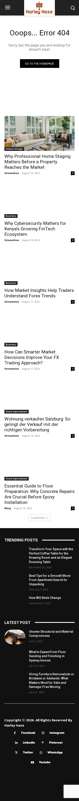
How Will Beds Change (45, 597)
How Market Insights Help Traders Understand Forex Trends (39, 293)
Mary (7, 508)
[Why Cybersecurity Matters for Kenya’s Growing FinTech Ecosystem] (39, 200)
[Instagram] (43, 733)
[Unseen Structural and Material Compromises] (14, 637)
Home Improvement (16, 411)
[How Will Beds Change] (14, 603)
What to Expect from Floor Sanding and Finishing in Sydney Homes (47, 656)
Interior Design (14, 148)
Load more (38, 518)
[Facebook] (15, 733)
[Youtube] (32, 762)
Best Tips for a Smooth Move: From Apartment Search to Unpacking (50, 580)
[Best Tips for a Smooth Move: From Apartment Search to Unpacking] (14, 581)
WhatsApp (55, 752)
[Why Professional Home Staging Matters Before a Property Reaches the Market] (39, 133)
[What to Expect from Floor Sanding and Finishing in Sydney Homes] (14, 657)
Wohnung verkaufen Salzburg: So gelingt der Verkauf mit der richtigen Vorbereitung (37, 424)
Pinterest (56, 742)
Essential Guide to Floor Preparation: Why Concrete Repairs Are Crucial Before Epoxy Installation (39, 494)
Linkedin (29, 742)
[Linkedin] (16, 743)
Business (11, 215)
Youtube (44, 762)
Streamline (11, 173)
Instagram (57, 732)
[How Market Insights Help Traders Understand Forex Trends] (39, 267)
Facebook (28, 732)
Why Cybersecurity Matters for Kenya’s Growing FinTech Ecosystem (35, 229)
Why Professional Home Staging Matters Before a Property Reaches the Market (37, 162)
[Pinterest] (43, 743)
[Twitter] (16, 752)
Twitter (28, 752)
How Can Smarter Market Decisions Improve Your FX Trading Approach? (31, 357)
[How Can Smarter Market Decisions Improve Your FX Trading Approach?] (39, 329)
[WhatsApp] (41, 752)
